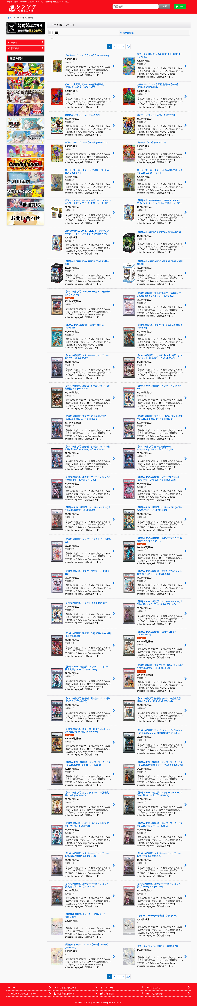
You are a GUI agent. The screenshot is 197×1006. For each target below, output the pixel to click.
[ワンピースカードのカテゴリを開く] (25, 96)
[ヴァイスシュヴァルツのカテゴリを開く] (25, 137)
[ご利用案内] (25, 178)
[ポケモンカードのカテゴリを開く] (25, 83)
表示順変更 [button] (128, 33)
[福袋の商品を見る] (25, 164)
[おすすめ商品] (25, 69)
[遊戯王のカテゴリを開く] (25, 110)
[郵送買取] (25, 205)
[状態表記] (25, 191)
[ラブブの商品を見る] (25, 151)
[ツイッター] (25, 28)
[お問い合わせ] (25, 218)
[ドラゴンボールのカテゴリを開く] (25, 124)
